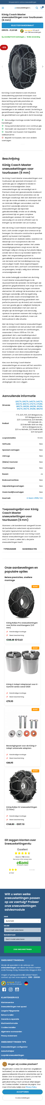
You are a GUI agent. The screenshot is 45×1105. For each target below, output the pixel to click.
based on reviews (23, 857)
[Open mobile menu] (3, 8)
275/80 (39, 404)
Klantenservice (7, 1002)
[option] (19, 876)
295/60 (26, 406)
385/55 (39, 409)
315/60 (39, 406)
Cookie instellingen (22, 1098)
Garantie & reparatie (10, 1019)
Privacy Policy (31, 1087)
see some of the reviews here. (22, 859)
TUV (41, 498)
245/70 (32, 401)
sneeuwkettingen (8, 967)
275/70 (33, 404)
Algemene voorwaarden (11, 1031)
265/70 (26, 404)
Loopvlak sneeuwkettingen (12, 1055)
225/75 (18, 401)
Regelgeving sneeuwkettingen (14, 1059)
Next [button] (38, 874)
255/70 (19, 404)
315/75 (26, 409)
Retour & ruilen (7, 1015)
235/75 (25, 401)
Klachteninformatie (9, 1023)
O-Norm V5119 (33, 498)
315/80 (33, 409)
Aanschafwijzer (7, 1051)
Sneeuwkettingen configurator (14, 1047)
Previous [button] (7, 874)
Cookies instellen (8, 1027)
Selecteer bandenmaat (22, 25)
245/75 (39, 401)
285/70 (19, 406)
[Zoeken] (37, 8)
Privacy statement (9, 1036)
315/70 (19, 409)
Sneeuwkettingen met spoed (13, 1006)
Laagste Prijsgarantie (10, 1011)
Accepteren (22, 1092)
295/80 (33, 406)
